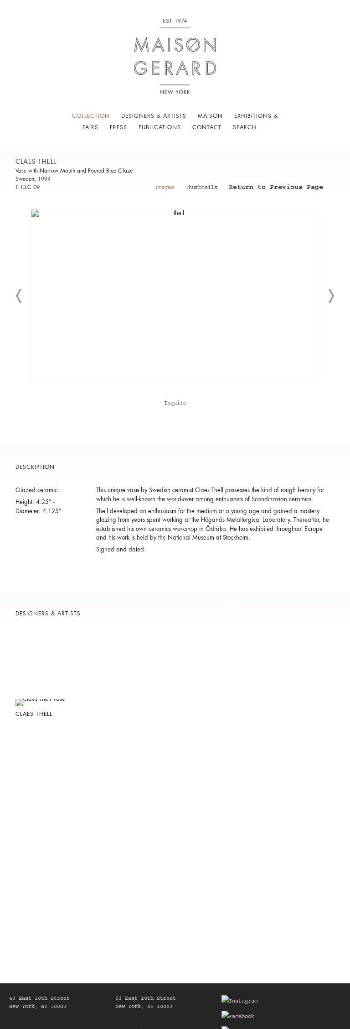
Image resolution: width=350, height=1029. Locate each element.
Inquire (175, 403)
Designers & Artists (153, 116)
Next (331, 296)
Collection (91, 116)
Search (245, 127)
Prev (19, 296)
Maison (210, 116)
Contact (206, 127)
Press (118, 127)
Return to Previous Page (276, 188)
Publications (160, 127)
